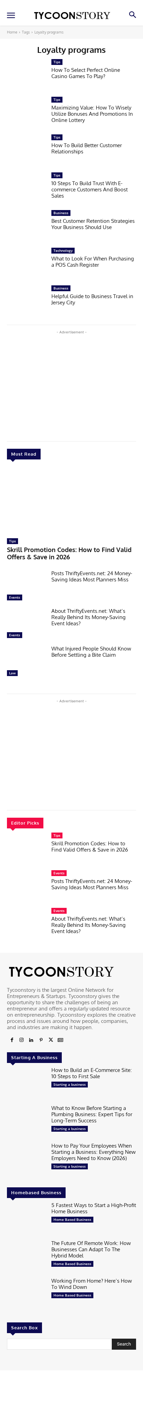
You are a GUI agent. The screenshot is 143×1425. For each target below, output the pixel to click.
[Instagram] (21, 1040)
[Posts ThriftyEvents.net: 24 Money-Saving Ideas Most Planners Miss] (26, 587)
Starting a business (69, 1084)
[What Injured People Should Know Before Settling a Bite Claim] (26, 662)
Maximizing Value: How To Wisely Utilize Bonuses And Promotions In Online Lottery (92, 113)
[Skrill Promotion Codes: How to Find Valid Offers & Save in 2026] (71, 500)
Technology (63, 250)
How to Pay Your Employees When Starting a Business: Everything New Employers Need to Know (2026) (93, 1151)
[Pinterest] (41, 1040)
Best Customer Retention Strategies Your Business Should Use (93, 224)
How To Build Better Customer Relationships (86, 148)
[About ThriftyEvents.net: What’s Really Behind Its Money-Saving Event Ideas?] (26, 624)
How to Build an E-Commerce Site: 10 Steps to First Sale (91, 1073)
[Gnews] (60, 1040)
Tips (12, 541)
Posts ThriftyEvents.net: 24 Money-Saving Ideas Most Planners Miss (91, 576)
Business (60, 212)
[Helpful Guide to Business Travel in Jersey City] (26, 302)
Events (14, 597)
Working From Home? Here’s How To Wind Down (91, 1283)
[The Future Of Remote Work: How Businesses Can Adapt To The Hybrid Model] (26, 1257)
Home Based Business (72, 1219)
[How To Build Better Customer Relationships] (26, 151)
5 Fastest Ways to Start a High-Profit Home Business (93, 1208)
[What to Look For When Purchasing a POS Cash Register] (26, 264)
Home (12, 32)
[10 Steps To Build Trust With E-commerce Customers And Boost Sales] (26, 189)
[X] (51, 1040)
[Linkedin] (31, 1040)
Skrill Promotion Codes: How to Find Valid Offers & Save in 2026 (69, 553)
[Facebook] (12, 1040)
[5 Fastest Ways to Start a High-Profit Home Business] (26, 1219)
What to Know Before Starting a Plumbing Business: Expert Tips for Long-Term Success (91, 1114)
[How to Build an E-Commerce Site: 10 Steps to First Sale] (26, 1083)
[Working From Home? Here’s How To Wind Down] (26, 1294)
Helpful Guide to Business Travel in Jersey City (92, 299)
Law (12, 673)
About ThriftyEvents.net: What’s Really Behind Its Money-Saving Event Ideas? (88, 617)
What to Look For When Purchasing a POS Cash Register (92, 261)
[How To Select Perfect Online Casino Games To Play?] (26, 75)
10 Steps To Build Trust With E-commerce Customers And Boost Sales (89, 189)
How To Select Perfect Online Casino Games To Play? (85, 73)
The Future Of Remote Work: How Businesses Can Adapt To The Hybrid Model (91, 1249)
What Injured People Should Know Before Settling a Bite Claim (91, 651)
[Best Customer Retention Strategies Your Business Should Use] (26, 226)
